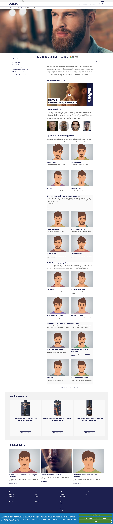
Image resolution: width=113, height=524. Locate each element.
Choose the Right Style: (55, 109)
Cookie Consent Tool (67, 519)
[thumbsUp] (74, 387)
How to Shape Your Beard (56, 80)
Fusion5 (61, 501)
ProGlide (61, 506)
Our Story (86, 494)
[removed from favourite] (101, 62)
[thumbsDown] (77, 387)
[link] (80, 4)
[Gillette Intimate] (23, 1)
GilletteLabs (62, 494)
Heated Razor (62, 510)
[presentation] (22, 62)
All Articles (11, 501)
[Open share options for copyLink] (99, 62)
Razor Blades (37, 496)
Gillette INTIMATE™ (63, 498)
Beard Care (37, 501)
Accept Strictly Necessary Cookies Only (95, 518)
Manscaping (11, 498)
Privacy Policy (7, 519)
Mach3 (61, 503)
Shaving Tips (11, 496)
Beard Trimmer (37, 498)
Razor (36, 494)
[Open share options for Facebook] (96, 62)
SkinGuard (61, 508)
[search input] (103, 4)
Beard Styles (21, 7)
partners (22, 516)
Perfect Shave (15, 7)
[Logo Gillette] (13, 4)
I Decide (95, 521)
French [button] (102, 0)
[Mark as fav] (98, 4)
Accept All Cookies (95, 515)
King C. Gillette (62, 496)
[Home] (10, 7)
